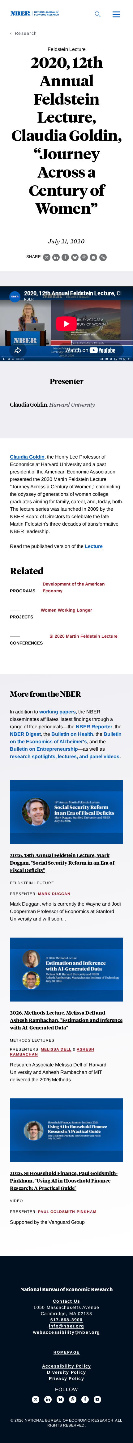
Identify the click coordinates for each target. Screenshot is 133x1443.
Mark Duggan (54, 894)
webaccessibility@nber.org (66, 1332)
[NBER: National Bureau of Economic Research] (36, 14)
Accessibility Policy (66, 1366)
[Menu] (116, 14)
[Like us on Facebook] (85, 1399)
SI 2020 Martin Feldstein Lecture (83, 636)
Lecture (94, 546)
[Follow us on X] (35, 1399)
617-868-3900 (66, 1319)
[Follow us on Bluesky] (60, 1399)
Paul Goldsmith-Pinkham (67, 1212)
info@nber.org (66, 1325)
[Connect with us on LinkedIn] (48, 1399)
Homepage (67, 1352)
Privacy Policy (66, 1378)
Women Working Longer (66, 610)
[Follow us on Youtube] (97, 1399)
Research (26, 33)
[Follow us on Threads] (72, 1399)
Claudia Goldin (28, 404)
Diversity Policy (66, 1372)
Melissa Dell (56, 1049)
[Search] (98, 14)
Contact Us (66, 1301)
